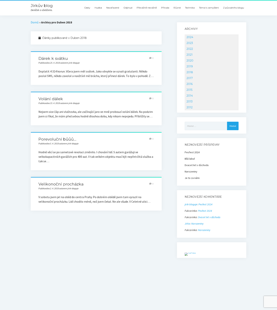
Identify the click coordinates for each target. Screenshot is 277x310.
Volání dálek (50, 98)
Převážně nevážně (147, 7)
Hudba (98, 7)
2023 (190, 43)
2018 (190, 72)
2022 (190, 49)
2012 (190, 107)
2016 (190, 84)
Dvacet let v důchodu (197, 165)
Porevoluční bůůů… (57, 139)
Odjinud (127, 7)
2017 (190, 78)
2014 (190, 95)
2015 (189, 90)
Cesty (87, 7)
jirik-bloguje (191, 204)
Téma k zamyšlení (209, 7)
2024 (190, 37)
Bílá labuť (190, 158)
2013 (190, 101)
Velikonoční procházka (60, 184)
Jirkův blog (42, 5)
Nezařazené (112, 7)
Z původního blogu (233, 7)
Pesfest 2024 (192, 152)
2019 (190, 66)
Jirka (187, 223)
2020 (190, 60)
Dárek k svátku (53, 58)
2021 (190, 54)
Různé (177, 7)
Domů (35, 22)
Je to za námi (192, 178)
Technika (190, 7)
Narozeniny (191, 171)
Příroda (165, 7)
